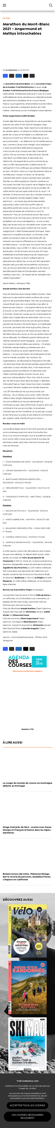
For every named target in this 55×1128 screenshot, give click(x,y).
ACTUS (6, 18)
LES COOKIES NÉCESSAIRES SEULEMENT (27, 1116)
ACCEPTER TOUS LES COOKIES (27, 1105)
